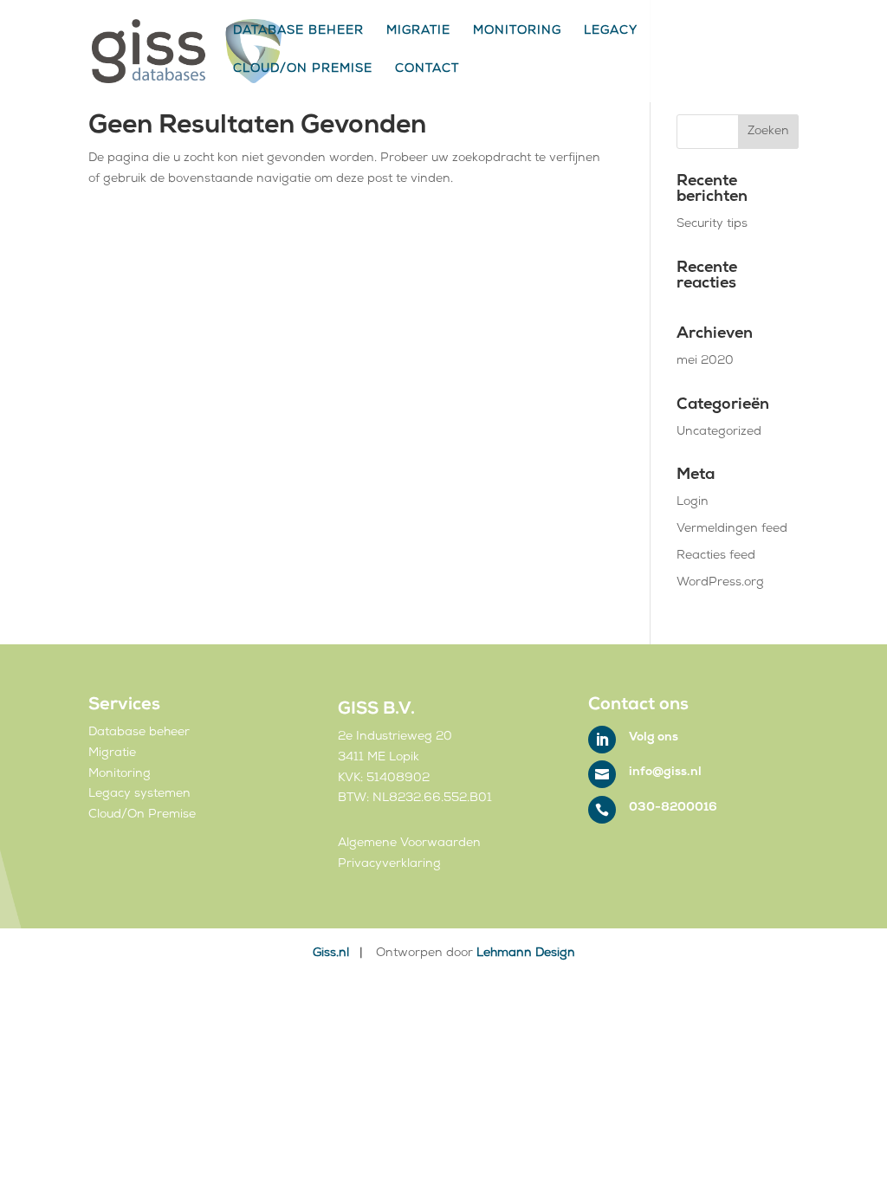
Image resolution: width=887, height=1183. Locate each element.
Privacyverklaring (389, 864)
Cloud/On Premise (302, 70)
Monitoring (517, 32)
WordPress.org (720, 583)
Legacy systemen (139, 794)
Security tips (712, 224)
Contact (427, 70)
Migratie (418, 32)
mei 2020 (705, 361)
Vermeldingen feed (732, 529)
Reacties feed (716, 556)
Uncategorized (719, 432)
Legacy (611, 32)
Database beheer (298, 32)
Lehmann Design (525, 954)
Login (693, 502)
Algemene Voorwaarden (409, 844)
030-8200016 (673, 808)
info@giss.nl (665, 773)
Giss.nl (333, 954)
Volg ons (653, 738)
